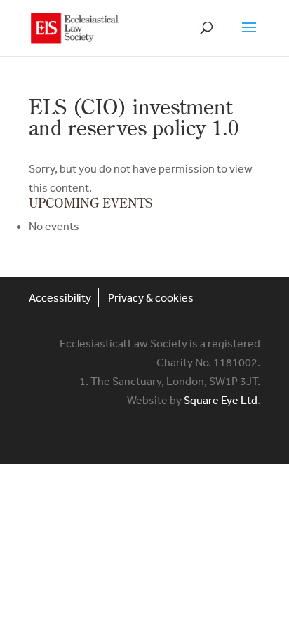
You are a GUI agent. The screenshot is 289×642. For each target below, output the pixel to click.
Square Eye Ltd (220, 400)
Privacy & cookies (151, 297)
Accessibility (60, 297)
